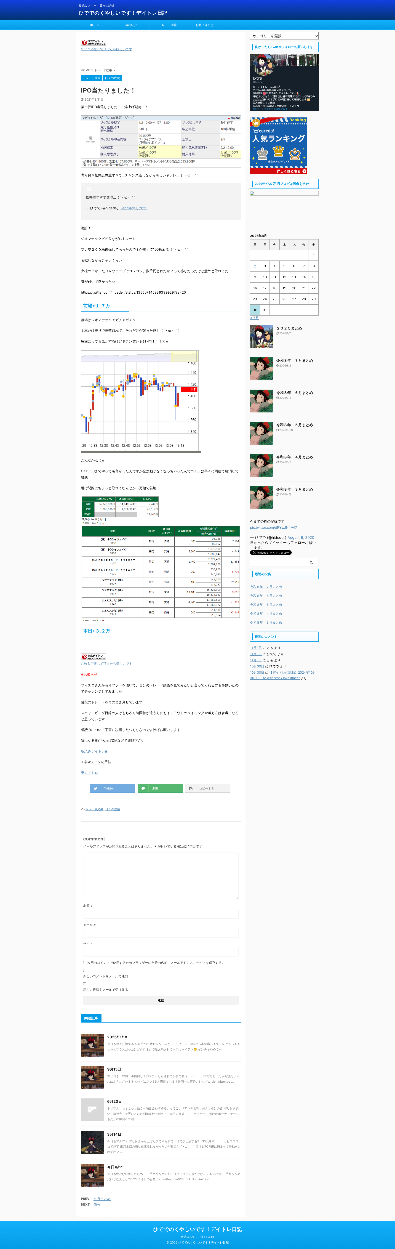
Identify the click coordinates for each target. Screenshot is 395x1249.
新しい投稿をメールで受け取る (105, 989)
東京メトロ (89, 773)
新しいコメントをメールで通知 (105, 976)
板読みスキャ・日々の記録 (197, 1236)
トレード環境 (168, 25)
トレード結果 (94, 809)
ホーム (94, 25)
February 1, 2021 (133, 208)
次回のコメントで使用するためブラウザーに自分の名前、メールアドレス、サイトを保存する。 (156, 963)
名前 (88, 906)
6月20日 (114, 1101)
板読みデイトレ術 (94, 751)
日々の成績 (112, 809)
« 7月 (254, 318)
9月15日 (114, 1069)
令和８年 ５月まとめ (294, 425)
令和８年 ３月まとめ (294, 489)
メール (89, 925)
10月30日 (257, 666)
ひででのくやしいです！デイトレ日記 (123, 13)
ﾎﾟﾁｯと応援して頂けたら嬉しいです (106, 49)
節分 (96, 1204)
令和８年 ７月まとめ (294, 360)
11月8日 (256, 648)
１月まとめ (102, 1199)
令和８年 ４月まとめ (294, 457)
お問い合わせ (204, 25)
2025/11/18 (117, 1037)
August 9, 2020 (301, 537)
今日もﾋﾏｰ (115, 1167)
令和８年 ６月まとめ (294, 392)
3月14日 (114, 1134)
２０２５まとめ (289, 328)
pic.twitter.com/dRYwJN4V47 (273, 527)
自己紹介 (131, 25)
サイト (88, 944)
